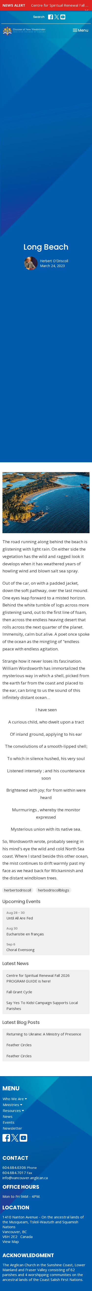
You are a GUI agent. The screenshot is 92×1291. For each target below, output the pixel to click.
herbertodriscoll (17, 890)
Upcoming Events (21, 901)
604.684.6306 (14, 1167)
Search (38, 16)
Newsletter (12, 1128)
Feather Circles (19, 1044)
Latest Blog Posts (21, 1022)
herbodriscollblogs (53, 890)
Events (8, 1122)
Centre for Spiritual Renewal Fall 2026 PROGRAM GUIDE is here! (38, 978)
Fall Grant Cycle (19, 991)
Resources (12, 1110)
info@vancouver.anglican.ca (25, 1177)
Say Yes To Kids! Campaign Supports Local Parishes (42, 1005)
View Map (10, 1241)
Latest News (15, 963)
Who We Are (14, 1098)
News (8, 1116)
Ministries (11, 1104)
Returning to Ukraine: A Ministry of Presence (43, 1034)
